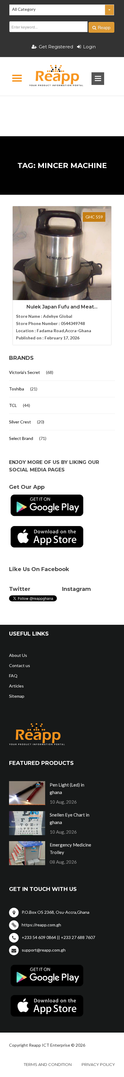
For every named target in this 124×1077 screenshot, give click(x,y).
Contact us (19, 665)
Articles (16, 685)
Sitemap (16, 696)
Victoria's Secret (24, 372)
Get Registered (56, 47)
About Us (18, 655)
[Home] (51, 76)
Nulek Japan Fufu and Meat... (62, 307)
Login (89, 47)
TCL (13, 405)
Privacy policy (98, 1064)
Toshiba (16, 388)
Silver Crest (20, 421)
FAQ (13, 675)
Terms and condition (48, 1064)
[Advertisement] (62, 106)
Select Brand (21, 438)
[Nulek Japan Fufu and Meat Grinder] (62, 272)
